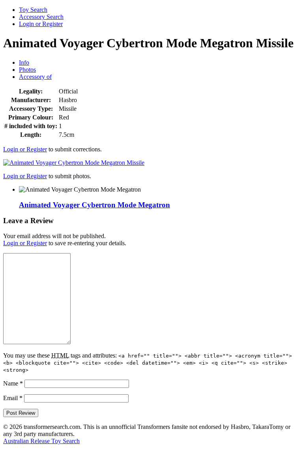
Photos (27, 69)
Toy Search (33, 9)
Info (24, 62)
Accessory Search (41, 16)
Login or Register (41, 23)
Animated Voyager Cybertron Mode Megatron (94, 205)
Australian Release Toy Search (41, 441)
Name (13, 383)
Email (12, 398)
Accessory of (35, 76)
